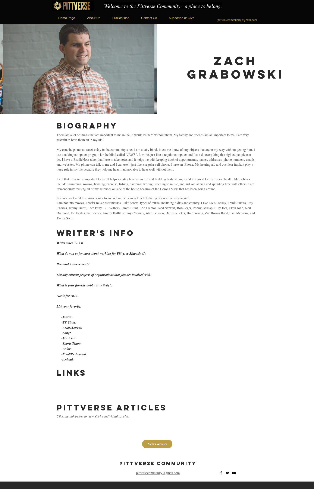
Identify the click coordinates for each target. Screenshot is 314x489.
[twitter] (227, 473)
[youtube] (234, 473)
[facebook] (221, 473)
